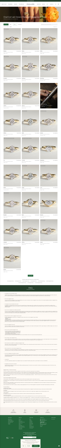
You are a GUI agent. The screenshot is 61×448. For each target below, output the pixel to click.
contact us (15, 384)
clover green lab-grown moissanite (16, 320)
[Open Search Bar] (56, 4)
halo (19, 382)
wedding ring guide (7, 306)
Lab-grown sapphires (8, 319)
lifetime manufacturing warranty (24, 365)
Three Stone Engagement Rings (22, 282)
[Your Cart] (58, 4)
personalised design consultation (29, 374)
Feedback (41, 426)
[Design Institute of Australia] (7, 438)
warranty (31, 393)
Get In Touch (41, 425)
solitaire (12, 382)
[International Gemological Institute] (11, 438)
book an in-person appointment (22, 384)
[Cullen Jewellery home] (30, 4)
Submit (34, 437)
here (41, 334)
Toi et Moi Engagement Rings (38, 282)
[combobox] (11, 24)
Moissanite (6, 318)
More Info (23, 445)
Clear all (11, 26)
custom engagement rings (26, 397)
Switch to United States (35, 445)
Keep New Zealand (28, 445)
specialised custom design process (35, 373)
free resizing (7, 391)
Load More (30, 275)
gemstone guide (22, 321)
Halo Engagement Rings (30, 282)
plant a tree (34, 400)
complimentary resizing (11, 360)
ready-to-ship (33, 391)
